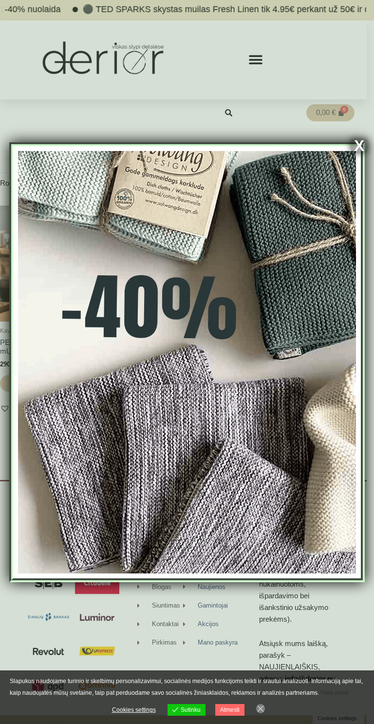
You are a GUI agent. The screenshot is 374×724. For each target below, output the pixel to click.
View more (334, 692)
